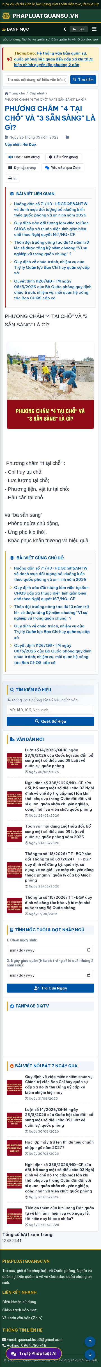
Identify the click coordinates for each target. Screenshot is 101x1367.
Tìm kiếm (85, 80)
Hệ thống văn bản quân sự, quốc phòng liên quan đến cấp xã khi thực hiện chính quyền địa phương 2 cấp (53, 59)
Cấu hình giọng (66, 157)
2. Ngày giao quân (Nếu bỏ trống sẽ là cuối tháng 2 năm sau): (50, 963)
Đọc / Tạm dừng (27, 157)
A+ (82, 29)
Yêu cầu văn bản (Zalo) (22, 1318)
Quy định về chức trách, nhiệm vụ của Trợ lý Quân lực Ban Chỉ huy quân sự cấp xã (52, 267)
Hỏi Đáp (29, 144)
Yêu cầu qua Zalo (66, 168)
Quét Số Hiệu (53, 721)
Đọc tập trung (25, 168)
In (14, 178)
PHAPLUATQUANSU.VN (46, 15)
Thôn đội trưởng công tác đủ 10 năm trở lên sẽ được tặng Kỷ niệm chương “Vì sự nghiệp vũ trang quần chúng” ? (51, 248)
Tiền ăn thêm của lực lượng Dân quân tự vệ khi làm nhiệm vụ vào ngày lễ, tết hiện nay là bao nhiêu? (59, 1213)
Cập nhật (13, 144)
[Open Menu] (94, 29)
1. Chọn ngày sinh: (22, 940)
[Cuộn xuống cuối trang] (90, 1354)
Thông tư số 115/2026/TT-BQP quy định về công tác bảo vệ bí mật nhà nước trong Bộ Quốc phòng (58, 902)
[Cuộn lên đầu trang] (90, 1341)
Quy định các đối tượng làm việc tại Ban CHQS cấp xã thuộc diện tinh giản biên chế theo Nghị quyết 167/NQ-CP (51, 228)
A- (74, 29)
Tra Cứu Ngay (54, 988)
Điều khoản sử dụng (19, 1302)
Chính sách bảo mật (19, 1310)
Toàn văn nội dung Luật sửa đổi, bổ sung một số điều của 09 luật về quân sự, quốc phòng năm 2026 (58, 831)
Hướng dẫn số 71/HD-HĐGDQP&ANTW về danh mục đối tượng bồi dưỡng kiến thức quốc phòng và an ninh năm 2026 (51, 209)
